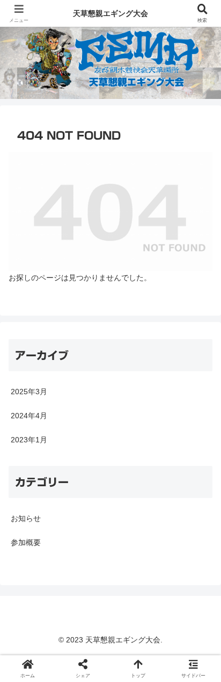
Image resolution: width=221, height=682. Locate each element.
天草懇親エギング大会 (110, 13)
